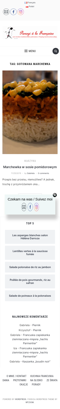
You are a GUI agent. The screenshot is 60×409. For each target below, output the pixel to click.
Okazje (24, 384)
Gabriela (31, 173)
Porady (36, 384)
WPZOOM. (30, 402)
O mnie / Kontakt (16, 376)
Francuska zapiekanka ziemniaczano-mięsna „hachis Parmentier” (31, 339)
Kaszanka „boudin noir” (36, 361)
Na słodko (36, 380)
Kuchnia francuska (41, 376)
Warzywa (30, 160)
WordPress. (21, 399)
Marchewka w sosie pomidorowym (30, 167)
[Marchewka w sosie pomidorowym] (30, 112)
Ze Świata (52, 380)
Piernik (36, 325)
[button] (30, 51)
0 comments (43, 173)
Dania (6, 380)
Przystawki (19, 380)
